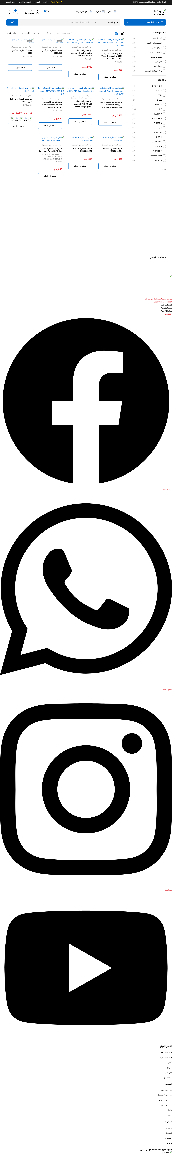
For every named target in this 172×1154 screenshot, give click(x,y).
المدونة (37, 2)
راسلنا (45, 2)
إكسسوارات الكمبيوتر (147, 43)
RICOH (147, 137)
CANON (147, 91)
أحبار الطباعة (147, 38)
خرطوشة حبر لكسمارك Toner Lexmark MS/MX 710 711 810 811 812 (111, 56)
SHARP (147, 146)
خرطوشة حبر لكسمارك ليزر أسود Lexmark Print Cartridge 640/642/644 (111, 104)
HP (147, 109)
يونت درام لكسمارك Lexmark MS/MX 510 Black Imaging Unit (83, 104)
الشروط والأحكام (25, 2)
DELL (147, 100)
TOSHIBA (147, 151)
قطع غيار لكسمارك (78, 98)
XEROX (147, 160)
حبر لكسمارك (107, 50)
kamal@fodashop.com (162, 302)
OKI (147, 128)
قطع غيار (147, 61)
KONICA (147, 114)
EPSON (147, 104)
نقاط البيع (147, 66)
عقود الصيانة (10, 2)
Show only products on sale (59, 33)
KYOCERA (147, 118)
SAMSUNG (147, 142)
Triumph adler (147, 156)
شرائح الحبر (147, 48)
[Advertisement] (149, 212)
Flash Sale (55, 2)
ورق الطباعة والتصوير (147, 71)
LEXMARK (147, 123)
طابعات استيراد (147, 52)
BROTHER (147, 86)
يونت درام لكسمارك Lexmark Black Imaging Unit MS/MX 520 (81, 53)
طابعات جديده (147, 57)
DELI (147, 95)
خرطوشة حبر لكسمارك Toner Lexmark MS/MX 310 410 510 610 (51, 104)
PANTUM (147, 132)
